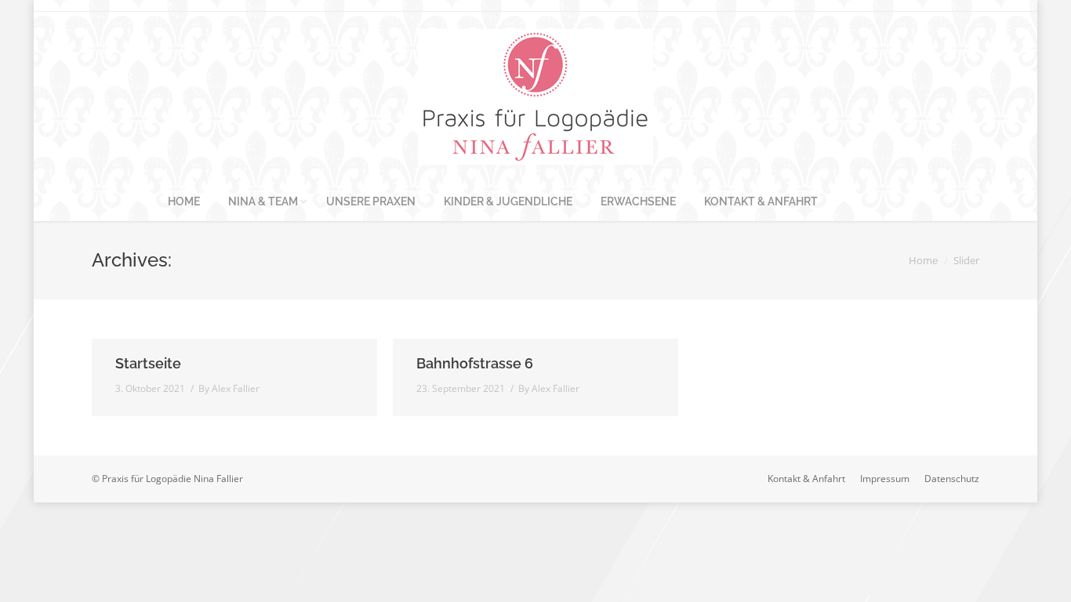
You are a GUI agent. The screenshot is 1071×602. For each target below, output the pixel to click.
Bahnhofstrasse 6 (474, 363)
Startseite (148, 363)
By (229, 388)
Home (923, 260)
